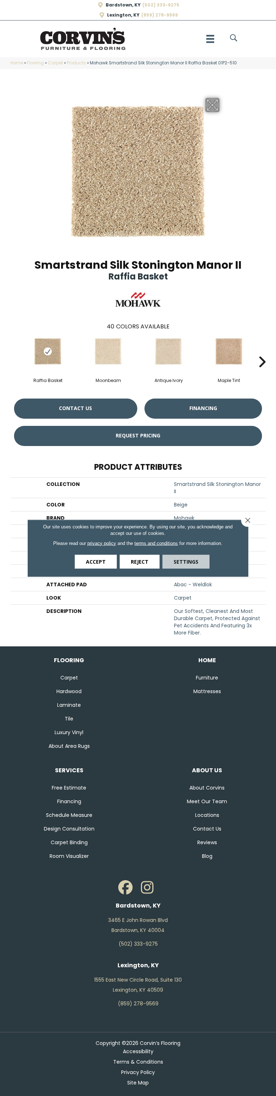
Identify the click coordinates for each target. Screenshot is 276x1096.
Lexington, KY (123, 15)
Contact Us (75, 408)
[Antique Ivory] (168, 351)
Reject (139, 561)
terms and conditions (156, 543)
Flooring (35, 63)
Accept (96, 561)
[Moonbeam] (108, 351)
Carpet (55, 63)
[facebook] (125, 887)
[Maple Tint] (229, 351)
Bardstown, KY (123, 5)
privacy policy (101, 543)
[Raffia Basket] (48, 351)
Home (16, 63)
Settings (186, 561)
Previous (14, 351)
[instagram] (147, 887)
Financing (203, 408)
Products (76, 63)
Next (262, 351)
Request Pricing (138, 435)
